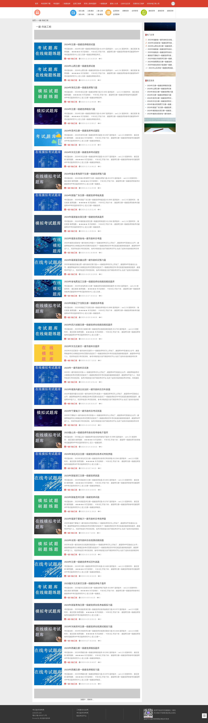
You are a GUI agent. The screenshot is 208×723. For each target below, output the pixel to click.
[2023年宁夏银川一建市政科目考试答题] (48, 426)
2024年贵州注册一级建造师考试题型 (81, 130)
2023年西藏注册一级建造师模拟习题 (81, 669)
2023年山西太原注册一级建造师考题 (161, 46)
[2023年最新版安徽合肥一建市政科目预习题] (48, 275)
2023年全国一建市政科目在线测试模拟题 (84, 540)
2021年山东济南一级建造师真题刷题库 (163, 68)
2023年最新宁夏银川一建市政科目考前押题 (85, 519)
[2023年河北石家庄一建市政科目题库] (48, 361)
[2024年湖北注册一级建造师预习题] (48, 102)
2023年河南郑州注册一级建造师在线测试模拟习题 (88, 626)
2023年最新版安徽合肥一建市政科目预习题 (85, 260)
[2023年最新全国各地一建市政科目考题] (48, 253)
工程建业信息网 (82, 710)
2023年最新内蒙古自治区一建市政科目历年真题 (87, 389)
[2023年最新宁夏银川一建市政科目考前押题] (48, 534)
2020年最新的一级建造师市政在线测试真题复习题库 (167, 52)
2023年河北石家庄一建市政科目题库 (81, 346)
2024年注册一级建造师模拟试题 (79, 44)
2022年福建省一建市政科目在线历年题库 (163, 40)
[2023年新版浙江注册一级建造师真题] (48, 491)
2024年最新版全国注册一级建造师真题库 (84, 217)
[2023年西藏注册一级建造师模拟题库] (48, 663)
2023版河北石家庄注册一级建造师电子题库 (85, 583)
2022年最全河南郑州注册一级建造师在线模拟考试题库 (168, 58)
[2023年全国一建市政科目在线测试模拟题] (48, 555)
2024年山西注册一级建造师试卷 (79, 66)
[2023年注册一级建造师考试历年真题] (48, 577)
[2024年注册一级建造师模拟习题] (48, 124)
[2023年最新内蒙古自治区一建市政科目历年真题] (48, 404)
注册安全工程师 (138, 3)
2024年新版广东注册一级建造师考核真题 (84, 195)
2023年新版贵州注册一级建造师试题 (81, 497)
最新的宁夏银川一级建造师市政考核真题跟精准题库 (167, 55)
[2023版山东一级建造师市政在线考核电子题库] (48, 447)
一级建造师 (103, 3)
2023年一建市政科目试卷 (76, 368)
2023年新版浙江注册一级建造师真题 (81, 475)
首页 (36, 3)
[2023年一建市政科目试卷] (48, 383)
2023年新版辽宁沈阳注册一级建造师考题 (84, 303)
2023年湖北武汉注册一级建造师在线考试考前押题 (88, 454)
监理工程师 (77, 3)
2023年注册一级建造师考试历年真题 (81, 562)
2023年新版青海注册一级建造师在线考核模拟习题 (88, 605)
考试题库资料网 (45, 718)
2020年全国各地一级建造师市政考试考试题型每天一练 (168, 43)
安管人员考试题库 (90, 3)
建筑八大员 (114, 3)
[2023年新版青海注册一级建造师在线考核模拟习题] (48, 620)
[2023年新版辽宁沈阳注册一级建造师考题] (48, 318)
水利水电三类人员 (153, 3)
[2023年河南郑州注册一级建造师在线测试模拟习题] (48, 641)
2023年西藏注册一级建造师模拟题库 (81, 648)
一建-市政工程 (43, 20)
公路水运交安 (125, 3)
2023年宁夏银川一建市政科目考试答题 (83, 411)
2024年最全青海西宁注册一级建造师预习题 (85, 174)
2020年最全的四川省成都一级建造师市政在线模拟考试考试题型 (171, 65)
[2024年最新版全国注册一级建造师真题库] (48, 232)
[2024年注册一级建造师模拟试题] (48, 59)
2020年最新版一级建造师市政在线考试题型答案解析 (167, 49)
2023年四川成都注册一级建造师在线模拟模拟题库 (88, 325)
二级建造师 (66, 3)
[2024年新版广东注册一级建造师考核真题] (48, 210)
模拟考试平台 (81, 716)
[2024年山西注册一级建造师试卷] (48, 81)
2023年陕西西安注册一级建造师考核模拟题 (164, 62)
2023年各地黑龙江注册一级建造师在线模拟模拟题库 (89, 281)
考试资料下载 (45, 3)
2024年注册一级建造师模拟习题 (79, 109)
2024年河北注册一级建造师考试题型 (81, 152)
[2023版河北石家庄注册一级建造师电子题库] (48, 598)
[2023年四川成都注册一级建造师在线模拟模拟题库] (48, 340)
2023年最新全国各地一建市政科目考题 (83, 238)
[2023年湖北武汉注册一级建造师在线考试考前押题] (48, 469)
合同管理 (135, 11)
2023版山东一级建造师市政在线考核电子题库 (86, 432)
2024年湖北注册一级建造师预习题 (80, 87)
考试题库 (56, 3)
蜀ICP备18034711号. (39, 715)
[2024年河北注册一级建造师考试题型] (48, 167)
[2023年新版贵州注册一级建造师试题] (48, 512)
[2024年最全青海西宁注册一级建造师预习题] (48, 189)
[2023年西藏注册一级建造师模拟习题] (48, 685)
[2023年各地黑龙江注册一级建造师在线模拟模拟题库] (48, 296)
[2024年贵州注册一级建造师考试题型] (48, 146)
